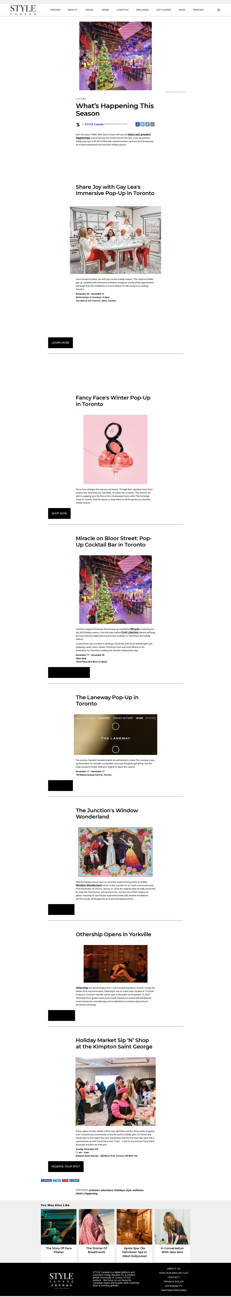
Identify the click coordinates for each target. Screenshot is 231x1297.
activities (94, 1190)
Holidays (119, 1190)
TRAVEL (89, 10)
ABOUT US (173, 1268)
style (129, 1190)
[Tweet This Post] (142, 124)
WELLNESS (142, 10)
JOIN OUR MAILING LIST (174, 1272)
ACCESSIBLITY (173, 1285)
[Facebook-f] (59, 1285)
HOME (105, 10)
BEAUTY (72, 10)
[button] (219, 10)
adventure (107, 1190)
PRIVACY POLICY (174, 1281)
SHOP (182, 10)
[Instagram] (52, 1285)
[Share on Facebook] (137, 124)
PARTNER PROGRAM (174, 1290)
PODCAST (198, 10)
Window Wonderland (89, 885)
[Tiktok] (70, 1285)
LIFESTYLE (123, 10)
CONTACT (174, 1277)
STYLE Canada (94, 124)
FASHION (55, 10)
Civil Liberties (129, 632)
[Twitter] (63, 1285)
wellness (138, 1190)
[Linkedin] (67, 1285)
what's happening (86, 1193)
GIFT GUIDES (163, 10)
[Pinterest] (56, 1285)
